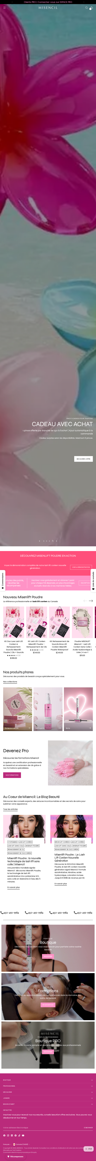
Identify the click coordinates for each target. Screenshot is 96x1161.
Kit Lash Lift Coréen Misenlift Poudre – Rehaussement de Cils (36, 973)
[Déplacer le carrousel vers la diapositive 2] (46, 869)
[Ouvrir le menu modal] (4, 7)
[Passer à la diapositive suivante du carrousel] (56, 869)
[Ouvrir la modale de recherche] (86, 7)
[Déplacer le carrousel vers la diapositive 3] (49, 869)
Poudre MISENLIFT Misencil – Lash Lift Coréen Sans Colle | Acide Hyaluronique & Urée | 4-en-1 (82, 975)
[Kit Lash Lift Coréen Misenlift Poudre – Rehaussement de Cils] (36, 951)
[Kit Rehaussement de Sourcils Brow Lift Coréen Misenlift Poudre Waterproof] (59, 951)
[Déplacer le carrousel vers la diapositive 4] (52, 869)
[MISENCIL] (48, 7)
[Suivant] (83, 2)
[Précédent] (12, 2)
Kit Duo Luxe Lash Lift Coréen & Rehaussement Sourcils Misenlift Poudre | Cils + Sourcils (14, 975)
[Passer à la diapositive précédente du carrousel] (39, 869)
